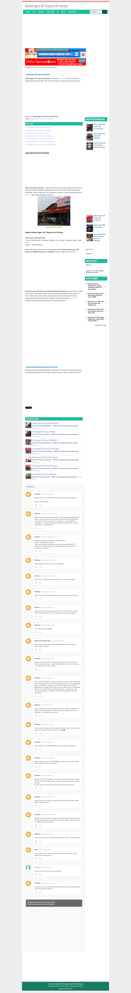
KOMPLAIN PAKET (72, 12)
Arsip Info (89, 253)
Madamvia (69, 988)
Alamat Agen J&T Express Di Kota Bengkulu (41, 141)
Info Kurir (62, 78)
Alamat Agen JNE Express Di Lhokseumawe (99, 127)
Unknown (37, 494)
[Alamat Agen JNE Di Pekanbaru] (89, 231)
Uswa (36, 849)
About (34, 12)
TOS (58, 12)
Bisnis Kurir (89, 249)
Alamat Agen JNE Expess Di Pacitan (39, 127)
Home (28, 12)
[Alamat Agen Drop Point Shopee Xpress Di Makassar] (89, 240)
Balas (40, 505)
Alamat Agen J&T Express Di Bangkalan (45, 423)
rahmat (36, 607)
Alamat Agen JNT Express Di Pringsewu (40, 136)
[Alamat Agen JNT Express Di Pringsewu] (89, 222)
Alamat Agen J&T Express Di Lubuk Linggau (41, 144)
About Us (51, 984)
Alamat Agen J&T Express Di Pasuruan (44, 465)
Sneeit (104, 325)
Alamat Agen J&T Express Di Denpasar (99, 136)
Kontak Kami (73, 298)
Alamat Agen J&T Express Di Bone (38, 133)
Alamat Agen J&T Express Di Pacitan (42, 119)
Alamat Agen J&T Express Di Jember (44, 431)
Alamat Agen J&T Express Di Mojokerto (45, 440)
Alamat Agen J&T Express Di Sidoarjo (44, 474)
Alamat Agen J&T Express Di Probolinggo (45, 448)
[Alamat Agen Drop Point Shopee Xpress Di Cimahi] (89, 149)
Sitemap (63, 12)
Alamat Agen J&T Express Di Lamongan (45, 457)
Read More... (36, 428)
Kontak (58, 984)
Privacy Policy (50, 12)
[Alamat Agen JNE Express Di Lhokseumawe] (89, 131)
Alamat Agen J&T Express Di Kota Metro (40, 139)
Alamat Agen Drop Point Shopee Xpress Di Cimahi (100, 145)
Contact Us (41, 12)
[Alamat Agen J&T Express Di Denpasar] (89, 140)
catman (36, 576)
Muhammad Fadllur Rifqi (42, 641)
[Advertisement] (65, 31)
